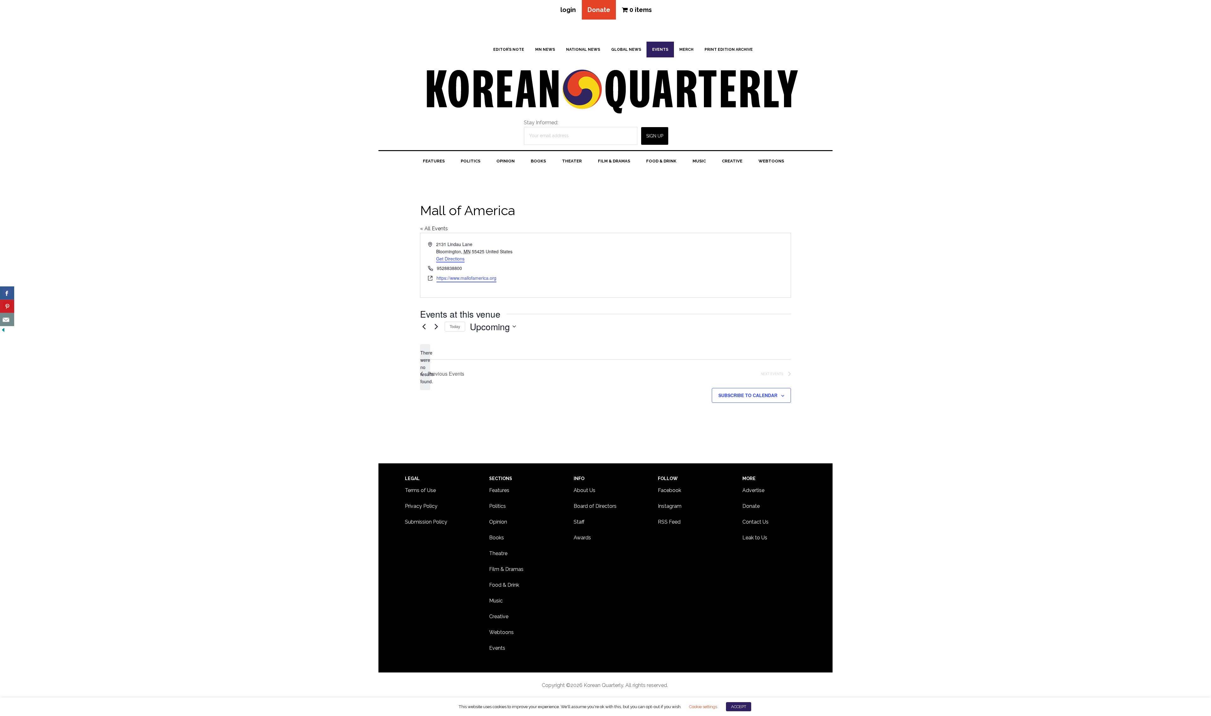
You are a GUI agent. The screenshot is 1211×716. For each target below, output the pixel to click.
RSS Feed (669, 522)
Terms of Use (420, 490)
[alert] (425, 367)
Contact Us (755, 522)
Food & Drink (504, 585)
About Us (584, 490)
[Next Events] (436, 326)
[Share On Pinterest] (7, 306)
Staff (579, 522)
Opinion (498, 522)
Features (499, 490)
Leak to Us (754, 538)
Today (455, 326)
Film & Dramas (506, 569)
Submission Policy (426, 522)
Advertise (753, 490)
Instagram (670, 506)
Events (497, 648)
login (568, 10)
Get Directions (450, 258)
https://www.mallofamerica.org (466, 278)
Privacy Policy (421, 506)
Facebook (669, 490)
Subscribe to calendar (747, 395)
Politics (497, 506)
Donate (599, 10)
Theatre (498, 553)
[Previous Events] (424, 326)
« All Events (434, 229)
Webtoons (501, 632)
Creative (498, 616)
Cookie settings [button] (703, 706)
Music (496, 601)
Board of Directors (595, 506)
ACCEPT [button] (738, 706)
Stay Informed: (541, 123)
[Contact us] (7, 319)
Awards (582, 538)
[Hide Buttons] (3, 330)
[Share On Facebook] (7, 293)
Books (496, 538)
